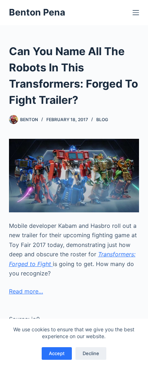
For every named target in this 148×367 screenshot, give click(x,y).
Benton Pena (37, 12)
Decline (91, 353)
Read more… (26, 291)
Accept (57, 353)
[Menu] (136, 12)
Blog (102, 119)
